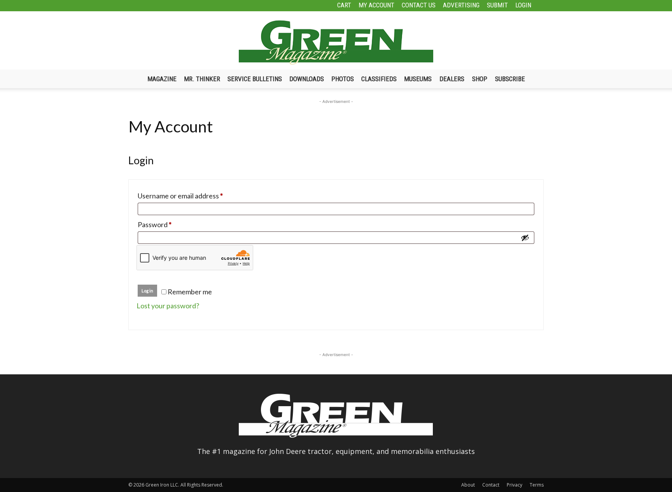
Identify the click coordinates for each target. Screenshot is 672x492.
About (468, 485)
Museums (418, 79)
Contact (490, 485)
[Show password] (525, 237)
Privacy (514, 485)
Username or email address (194, 195)
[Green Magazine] (336, 42)
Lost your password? (167, 305)
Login (523, 5)
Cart (344, 5)
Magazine (162, 79)
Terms (537, 485)
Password (169, 224)
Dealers (451, 79)
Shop (479, 79)
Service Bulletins (255, 79)
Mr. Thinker (202, 79)
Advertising (461, 5)
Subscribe (510, 79)
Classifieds (379, 79)
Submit (497, 5)
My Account (376, 5)
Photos (342, 79)
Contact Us (419, 5)
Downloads (306, 79)
